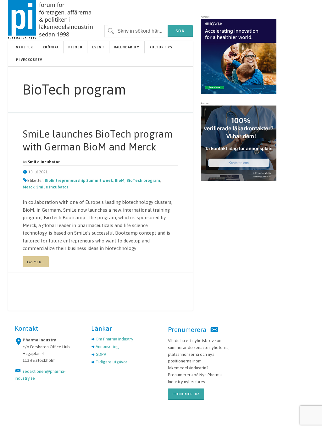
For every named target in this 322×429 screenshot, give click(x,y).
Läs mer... (35, 262)
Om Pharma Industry (114, 338)
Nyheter (24, 47)
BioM (120, 180)
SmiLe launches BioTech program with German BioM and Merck (98, 140)
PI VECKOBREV (29, 60)
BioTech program (143, 180)
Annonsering (107, 346)
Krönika (50, 47)
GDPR (101, 354)
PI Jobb (75, 47)
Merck (29, 187)
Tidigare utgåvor (111, 361)
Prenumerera (186, 394)
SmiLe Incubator (52, 187)
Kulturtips (160, 47)
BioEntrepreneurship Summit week (79, 180)
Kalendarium (127, 47)
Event (98, 47)
